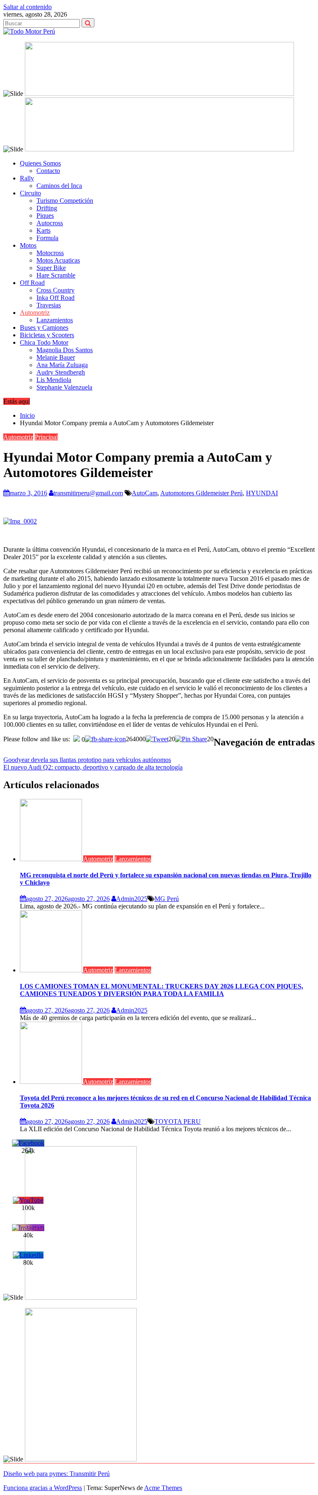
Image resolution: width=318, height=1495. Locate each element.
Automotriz (35, 312)
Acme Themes (163, 1487)
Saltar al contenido (27, 6)
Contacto (48, 170)
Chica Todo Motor (44, 342)
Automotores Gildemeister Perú (201, 493)
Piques (45, 215)
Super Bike (51, 267)
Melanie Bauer (55, 357)
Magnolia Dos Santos (64, 349)
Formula (47, 237)
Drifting (46, 208)
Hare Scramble (55, 275)
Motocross (50, 252)
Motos (28, 245)
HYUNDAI (262, 493)
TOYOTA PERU (177, 1121)
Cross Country (55, 290)
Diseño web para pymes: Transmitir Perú (56, 1473)
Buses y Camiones (44, 327)
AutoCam (144, 493)
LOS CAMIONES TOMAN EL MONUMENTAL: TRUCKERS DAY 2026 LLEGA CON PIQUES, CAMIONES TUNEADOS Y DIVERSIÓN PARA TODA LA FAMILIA (161, 990)
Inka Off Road (55, 297)
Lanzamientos (54, 320)
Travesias (48, 305)
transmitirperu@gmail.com (88, 493)
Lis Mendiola (53, 379)
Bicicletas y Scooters (47, 334)
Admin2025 (131, 898)
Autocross (49, 222)
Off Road (32, 282)
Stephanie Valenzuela (64, 387)
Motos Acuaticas (58, 260)
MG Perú (166, 898)
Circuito (30, 193)
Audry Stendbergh (60, 372)
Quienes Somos (40, 163)
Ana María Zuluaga (62, 364)
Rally (27, 178)
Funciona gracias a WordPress (42, 1487)
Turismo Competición (64, 200)
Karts (43, 230)
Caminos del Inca (59, 185)
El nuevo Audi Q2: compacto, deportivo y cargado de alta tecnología (93, 767)
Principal (46, 437)
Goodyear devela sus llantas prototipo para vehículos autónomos (87, 759)
